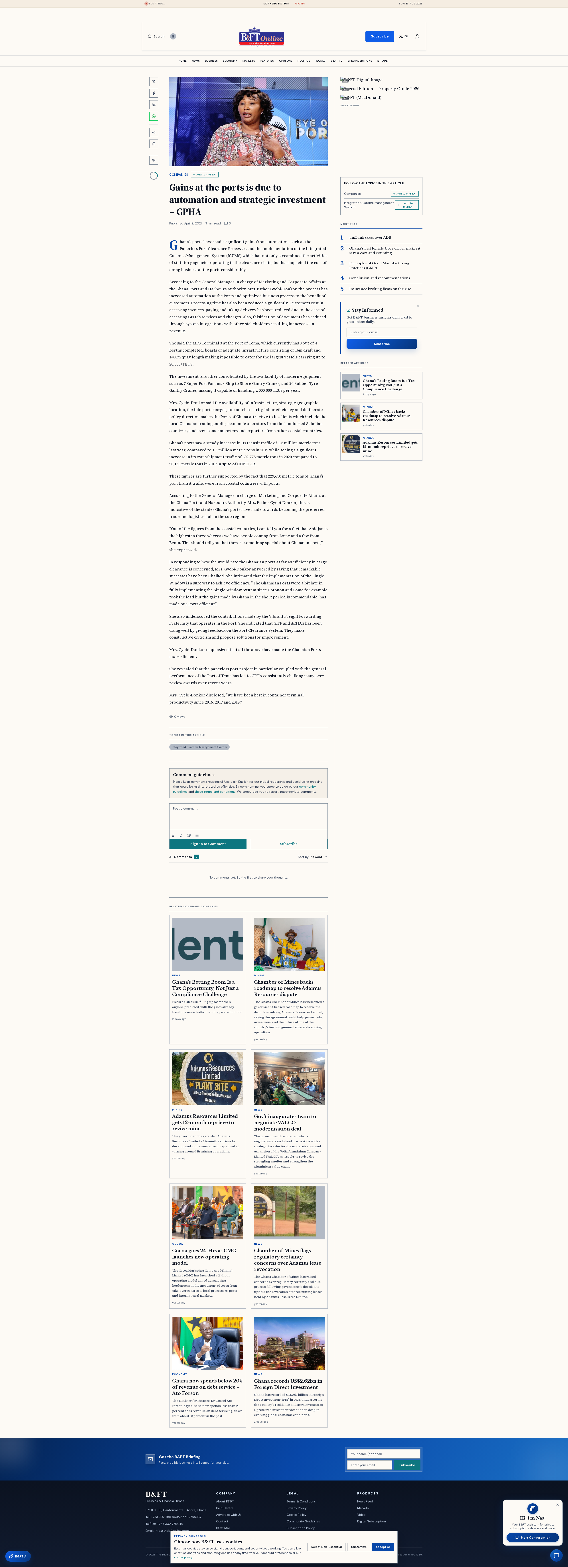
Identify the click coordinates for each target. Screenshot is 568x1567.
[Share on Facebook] (153, 93)
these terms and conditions (215, 792)
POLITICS (304, 61)
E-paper (383, 61)
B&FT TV (336, 61)
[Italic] (181, 835)
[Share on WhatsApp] (153, 116)
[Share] (153, 132)
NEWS (196, 61)
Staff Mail (223, 1528)
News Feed (365, 1501)
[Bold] (173, 835)
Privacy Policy (297, 1508)
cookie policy (183, 1557)
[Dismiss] (418, 306)
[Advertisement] (381, 139)
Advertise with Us (228, 1515)
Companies (178, 175)
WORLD (321, 61)
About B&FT (225, 1501)
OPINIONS (285, 61)
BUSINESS (211, 61)
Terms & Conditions (301, 1501)
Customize (359, 1547)
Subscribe (380, 36)
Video (361, 1515)
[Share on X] (153, 81)
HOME (183, 61)
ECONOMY (230, 61)
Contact (222, 1521)
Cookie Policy (296, 1515)
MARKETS (249, 61)
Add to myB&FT (206, 174)
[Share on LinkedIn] (153, 104)
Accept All (383, 1547)
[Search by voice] (173, 36)
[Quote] (189, 835)
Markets (363, 1508)
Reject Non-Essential (326, 1547)
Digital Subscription (371, 1521)
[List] (197, 835)
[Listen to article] (153, 160)
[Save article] (153, 144)
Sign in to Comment (208, 844)
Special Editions (360, 61)
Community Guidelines (303, 1521)
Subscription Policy (301, 1528)
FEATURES (267, 61)
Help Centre (224, 1508)
